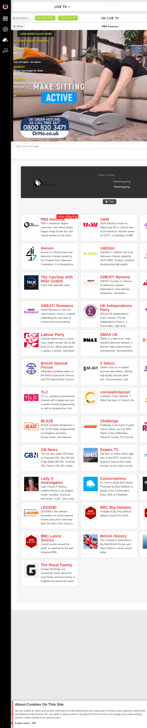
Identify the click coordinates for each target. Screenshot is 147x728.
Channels (66, 18)
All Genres (47, 18)
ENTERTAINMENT (24, 18)
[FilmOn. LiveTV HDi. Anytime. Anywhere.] (5, 6)
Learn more (22, 723)
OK (33, 723)
